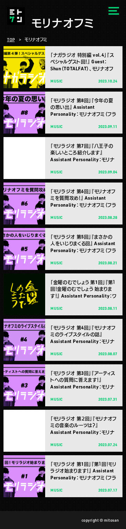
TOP (11, 39)
